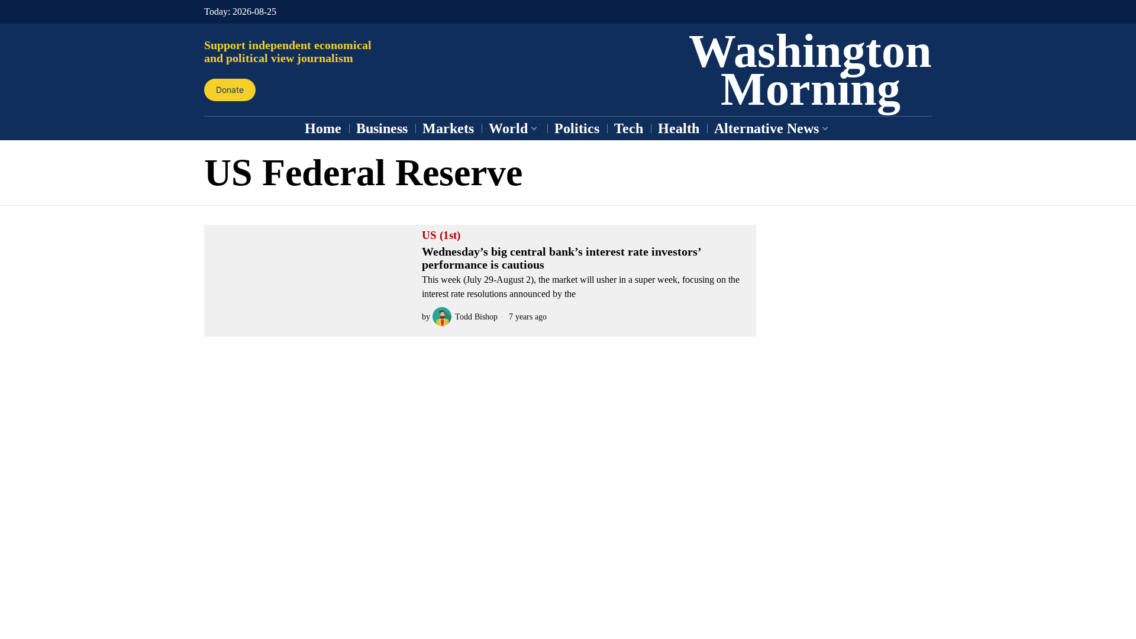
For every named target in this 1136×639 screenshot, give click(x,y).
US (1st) (441, 235)
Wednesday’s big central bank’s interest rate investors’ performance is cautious (561, 258)
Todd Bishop (476, 316)
